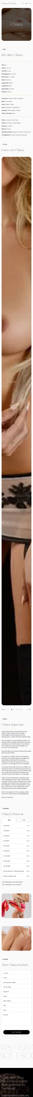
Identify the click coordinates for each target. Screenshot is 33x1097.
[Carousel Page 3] (16, 709)
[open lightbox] (16, 431)
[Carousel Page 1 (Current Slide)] (11, 709)
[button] (23, 3)
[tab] (9, 820)
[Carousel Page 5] (21, 709)
